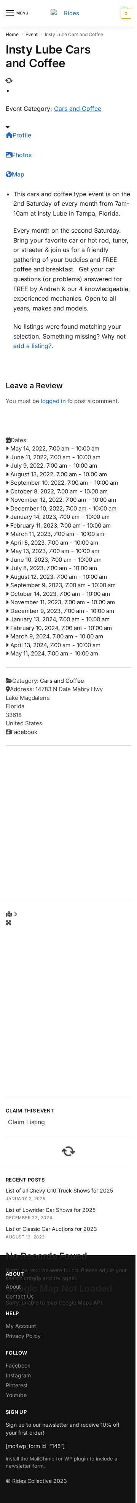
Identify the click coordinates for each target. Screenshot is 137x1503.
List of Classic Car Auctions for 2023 (51, 1229)
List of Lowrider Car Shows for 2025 (51, 1210)
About (13, 1286)
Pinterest (17, 1385)
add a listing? (32, 346)
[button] (125, 13)
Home (12, 34)
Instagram (18, 1375)
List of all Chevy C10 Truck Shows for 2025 (59, 1190)
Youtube (16, 1395)
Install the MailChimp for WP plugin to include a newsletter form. (61, 1462)
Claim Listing (26, 1122)
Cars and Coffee (77, 108)
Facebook (24, 732)
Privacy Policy (23, 1336)
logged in (53, 401)
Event (31, 34)
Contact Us (19, 1296)
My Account (21, 1326)
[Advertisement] (68, 823)
